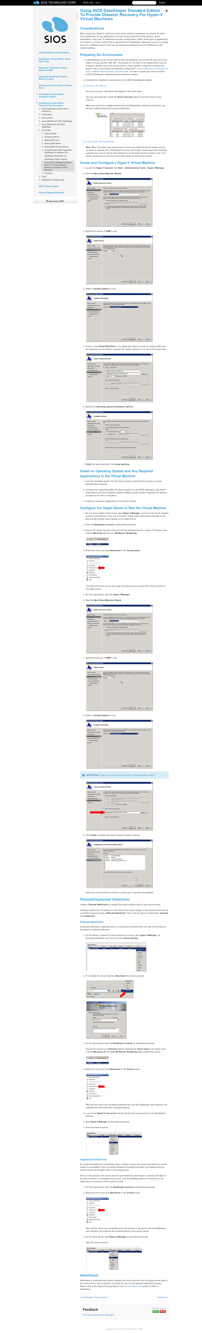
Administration (47, 117)
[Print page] (167, 10)
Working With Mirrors (52, 143)
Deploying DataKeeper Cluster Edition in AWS (53, 68)
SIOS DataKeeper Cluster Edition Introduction (55, 109)
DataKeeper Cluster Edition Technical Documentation (51, 104)
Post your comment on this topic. (98, 1314)
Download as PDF (56, 201)
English (162, 2)
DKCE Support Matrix (49, 186)
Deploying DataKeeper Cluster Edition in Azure (53, 77)
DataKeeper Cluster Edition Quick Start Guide (54, 60)
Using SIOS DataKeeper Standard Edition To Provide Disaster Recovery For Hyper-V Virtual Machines (57, 166)
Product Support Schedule (51, 192)
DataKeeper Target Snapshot (55, 159)
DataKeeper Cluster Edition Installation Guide (51, 95)
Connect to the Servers (96, 85)
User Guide (46, 130)
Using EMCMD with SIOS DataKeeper (57, 121)
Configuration (47, 114)
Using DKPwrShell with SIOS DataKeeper (53, 125)
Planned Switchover (133, 1286)
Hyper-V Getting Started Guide (114, 71)
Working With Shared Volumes (56, 146)
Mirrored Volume (106, 141)
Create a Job (91, 141)
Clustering (48, 173)
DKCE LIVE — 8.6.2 (92, 2)
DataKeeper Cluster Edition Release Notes (55, 86)
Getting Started (50, 133)
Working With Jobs (51, 140)
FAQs (44, 176)
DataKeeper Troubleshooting (53, 179)
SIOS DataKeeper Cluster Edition (54, 52)
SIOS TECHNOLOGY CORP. (58, 2)
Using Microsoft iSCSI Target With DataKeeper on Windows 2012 (58, 151)
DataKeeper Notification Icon (55, 155)
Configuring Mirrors (51, 136)
